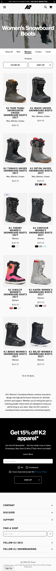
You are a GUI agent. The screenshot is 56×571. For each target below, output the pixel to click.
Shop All (9, 51)
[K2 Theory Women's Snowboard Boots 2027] (15, 210)
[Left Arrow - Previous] (2, 2)
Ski (22, 467)
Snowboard (33, 467)
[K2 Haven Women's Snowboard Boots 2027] (41, 272)
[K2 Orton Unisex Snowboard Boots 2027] (41, 150)
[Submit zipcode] (50, 533)
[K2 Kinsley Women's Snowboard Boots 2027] (15, 272)
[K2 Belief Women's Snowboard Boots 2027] (41, 334)
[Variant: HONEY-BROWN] (44, 184)
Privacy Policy (41, 471)
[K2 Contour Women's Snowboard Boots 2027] (41, 210)
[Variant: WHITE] (17, 246)
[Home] (28, 7)
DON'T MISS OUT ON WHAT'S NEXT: (28, 1)
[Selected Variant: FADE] (11, 308)
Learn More (28, 454)
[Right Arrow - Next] (54, 2)
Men (18, 51)
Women (27, 51)
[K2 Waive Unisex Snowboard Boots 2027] (41, 90)
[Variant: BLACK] (40, 184)
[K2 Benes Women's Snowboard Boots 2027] (15, 334)
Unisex (38, 51)
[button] (4, 7)
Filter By (15, 65)
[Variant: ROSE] (44, 306)
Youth (48, 51)
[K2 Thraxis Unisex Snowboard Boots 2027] (15, 150)
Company (9, 505)
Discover (9, 512)
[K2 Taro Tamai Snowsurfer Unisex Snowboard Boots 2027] (15, 90)
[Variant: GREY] (40, 246)
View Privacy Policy (25, 565)
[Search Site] (45, 7)
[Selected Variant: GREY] (36, 184)
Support (8, 519)
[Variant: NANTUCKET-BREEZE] (44, 246)
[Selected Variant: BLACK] (13, 246)
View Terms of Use (39, 565)
